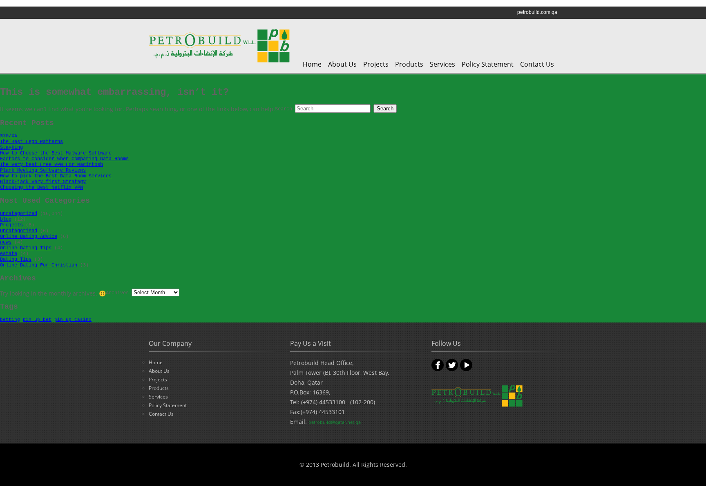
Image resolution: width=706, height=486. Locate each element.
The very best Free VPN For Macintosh (51, 165)
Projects (376, 64)
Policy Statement (488, 64)
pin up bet (37, 319)
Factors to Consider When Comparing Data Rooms (64, 159)
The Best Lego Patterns (31, 142)
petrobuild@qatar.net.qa (334, 422)
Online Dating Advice (28, 237)
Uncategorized (18, 214)
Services (442, 64)
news (5, 242)
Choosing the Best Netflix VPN (41, 187)
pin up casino (73, 319)
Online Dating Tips (25, 248)
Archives (117, 293)
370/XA (8, 136)
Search (283, 109)
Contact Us (537, 64)
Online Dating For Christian (38, 265)
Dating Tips (15, 259)
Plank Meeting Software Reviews (43, 170)
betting (10, 319)
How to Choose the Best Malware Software (56, 153)
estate (8, 254)
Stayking (11, 147)
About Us (342, 64)
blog (5, 219)
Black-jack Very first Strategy (43, 182)
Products (409, 64)
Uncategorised (18, 231)
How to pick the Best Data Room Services (56, 176)
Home (312, 64)
